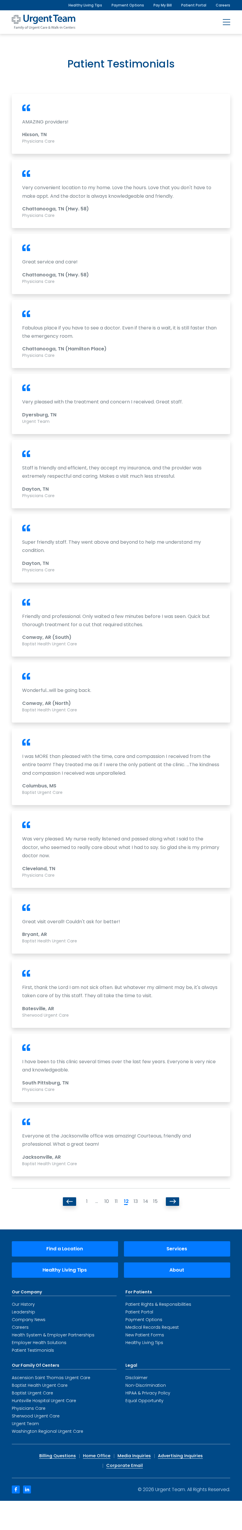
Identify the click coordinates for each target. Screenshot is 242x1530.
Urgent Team (25, 1424)
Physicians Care (28, 1408)
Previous (69, 1201)
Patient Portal (193, 5)
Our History (23, 1304)
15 (155, 1201)
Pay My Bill (162, 5)
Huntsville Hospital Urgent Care (44, 1401)
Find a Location (64, 1248)
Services (176, 1248)
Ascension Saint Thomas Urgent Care (51, 1378)
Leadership (23, 1312)
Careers (223, 5)
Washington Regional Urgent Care (47, 1431)
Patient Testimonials (33, 1350)
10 (106, 1201)
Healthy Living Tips (85, 5)
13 (136, 1201)
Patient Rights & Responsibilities (158, 1304)
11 (116, 1201)
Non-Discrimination (145, 1385)
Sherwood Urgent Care (36, 1416)
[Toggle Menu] (227, 22)
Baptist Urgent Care (32, 1393)
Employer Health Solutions (39, 1343)
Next (172, 1201)
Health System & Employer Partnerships (53, 1335)
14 (145, 1201)
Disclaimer (136, 1378)
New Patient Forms (144, 1335)
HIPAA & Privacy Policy (147, 1393)
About (176, 1270)
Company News (28, 1320)
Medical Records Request (152, 1327)
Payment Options (128, 5)
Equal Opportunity (144, 1401)
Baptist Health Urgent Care (40, 1385)
